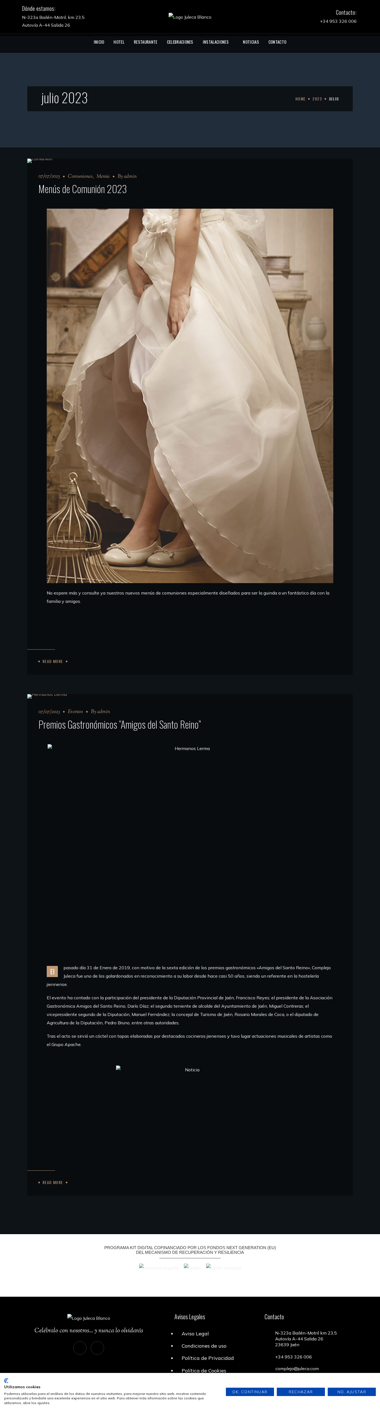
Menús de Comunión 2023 (82, 188)
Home (300, 99)
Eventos (75, 712)
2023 (317, 99)
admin (130, 176)
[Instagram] (80, 1348)
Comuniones (80, 176)
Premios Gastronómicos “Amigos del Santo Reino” (119, 724)
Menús (103, 176)
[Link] (190, 16)
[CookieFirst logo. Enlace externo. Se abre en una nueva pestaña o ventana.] (6, 1380)
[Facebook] (97, 1348)
